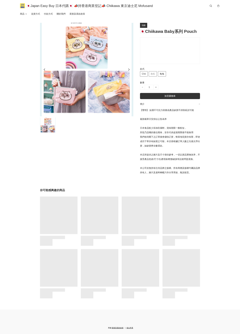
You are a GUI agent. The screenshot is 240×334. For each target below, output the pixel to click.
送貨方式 (35, 14)
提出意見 (130, 328)
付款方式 (48, 14)
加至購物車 (170, 96)
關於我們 (61, 14)
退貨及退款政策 (77, 14)
